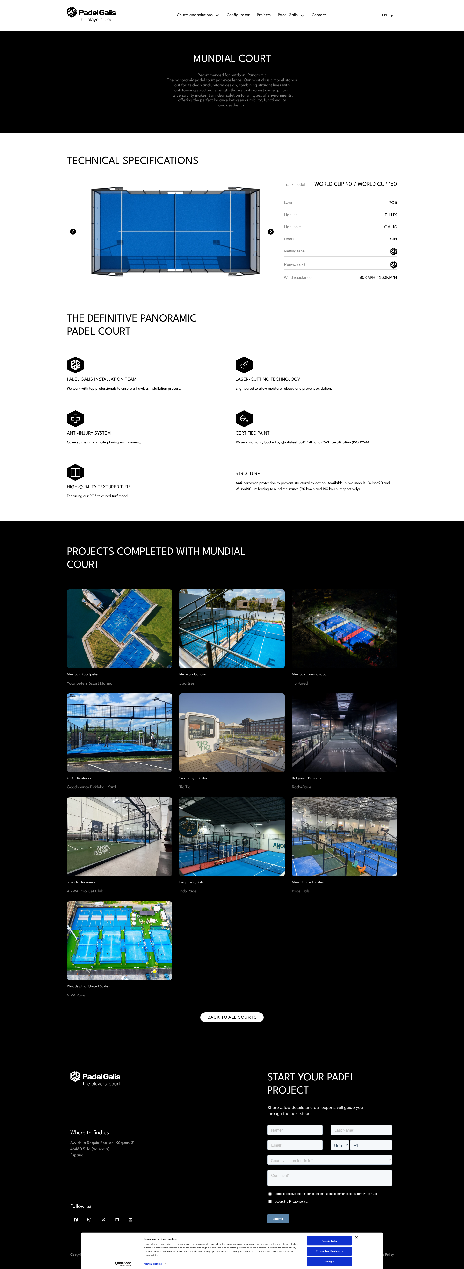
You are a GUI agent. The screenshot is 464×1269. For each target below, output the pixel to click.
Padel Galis (288, 15)
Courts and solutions (195, 15)
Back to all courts (232, 1017)
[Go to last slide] (73, 232)
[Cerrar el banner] (356, 1237)
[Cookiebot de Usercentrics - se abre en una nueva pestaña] (123, 1264)
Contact (319, 15)
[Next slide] (271, 232)
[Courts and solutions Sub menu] (217, 15)
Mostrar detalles (153, 1263)
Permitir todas (329, 1240)
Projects (264, 15)
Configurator (238, 15)
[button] (388, 15)
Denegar (329, 1261)
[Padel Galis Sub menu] (302, 15)
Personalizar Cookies (327, 1251)
